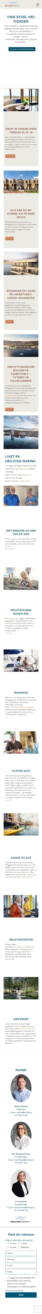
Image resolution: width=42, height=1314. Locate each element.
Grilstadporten (19, 947)
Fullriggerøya (13, 539)
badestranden (11, 395)
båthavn (14, 475)
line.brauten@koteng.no (24, 1207)
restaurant (26, 475)
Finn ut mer (10, 549)
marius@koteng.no (24, 1112)
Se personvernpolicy (14, 1290)
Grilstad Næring (27, 1029)
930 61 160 (23, 1115)
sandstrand (24, 481)
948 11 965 (22, 1163)
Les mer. (9, 633)
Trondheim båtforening (20, 707)
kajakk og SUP (27, 877)
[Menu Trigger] (37, 4)
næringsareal (21, 469)
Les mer (9, 238)
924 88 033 (23, 1210)
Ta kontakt (10, 156)
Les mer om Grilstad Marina (22, 49)
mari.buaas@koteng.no (24, 1160)
